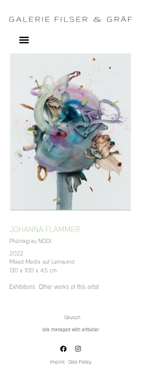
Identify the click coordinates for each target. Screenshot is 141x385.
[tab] (22, 287)
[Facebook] (63, 348)
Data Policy (79, 362)
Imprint (57, 362)
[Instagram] (77, 348)
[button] (24, 39)
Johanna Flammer (44, 230)
